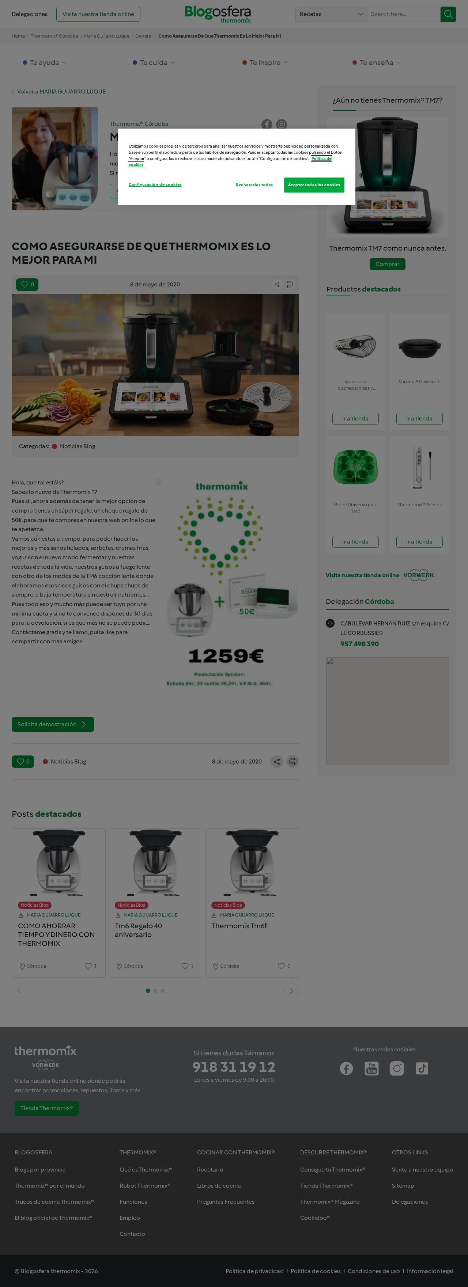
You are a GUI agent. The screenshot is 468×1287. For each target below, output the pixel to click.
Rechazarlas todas (254, 184)
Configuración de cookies (155, 184)
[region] (236, 167)
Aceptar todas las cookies (314, 184)
